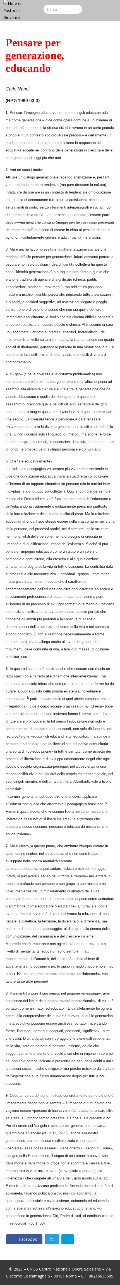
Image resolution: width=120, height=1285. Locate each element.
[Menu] (114, 10)
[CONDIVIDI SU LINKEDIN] (67, 1239)
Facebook (27, 1239)
